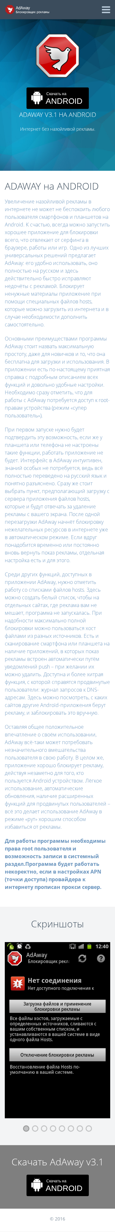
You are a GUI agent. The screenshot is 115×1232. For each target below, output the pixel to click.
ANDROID (64, 98)
